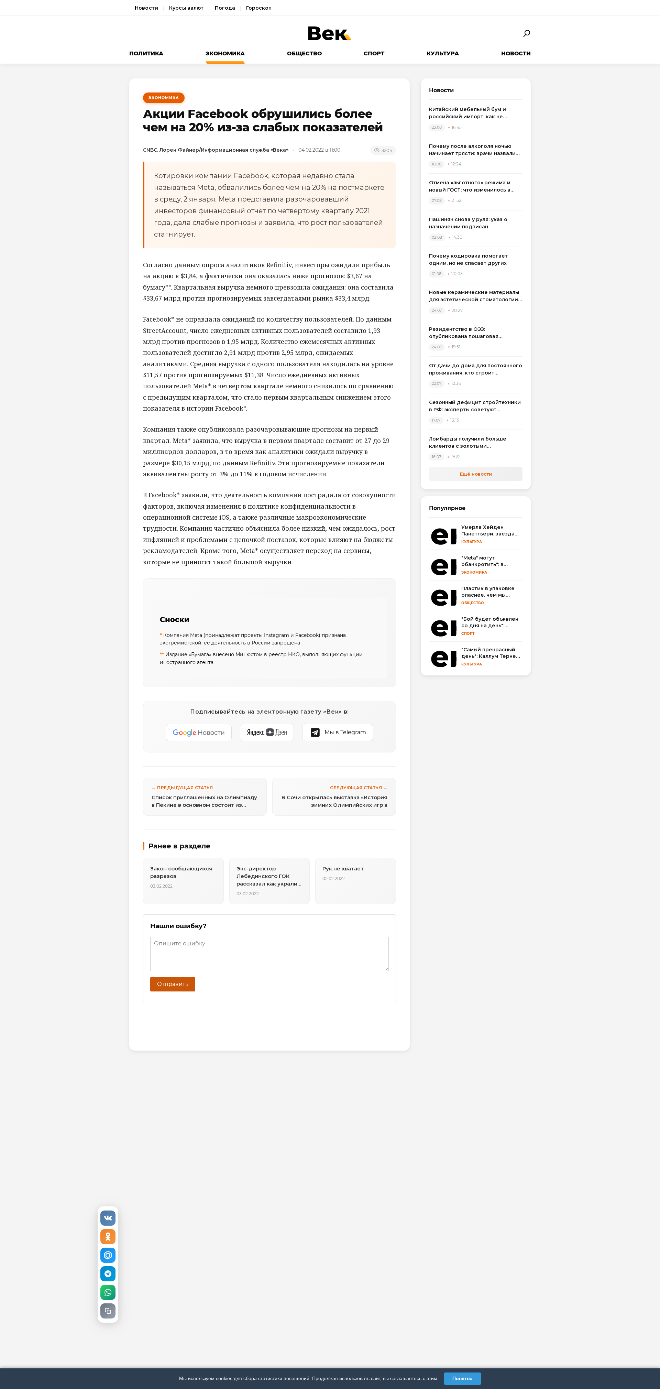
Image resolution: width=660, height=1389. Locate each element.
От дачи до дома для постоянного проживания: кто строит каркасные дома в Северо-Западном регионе (475, 369)
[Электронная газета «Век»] (330, 33)
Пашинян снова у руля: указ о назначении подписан (468, 223)
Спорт (374, 53)
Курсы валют (186, 8)
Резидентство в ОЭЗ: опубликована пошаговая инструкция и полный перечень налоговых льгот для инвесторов (474, 333)
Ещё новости (476, 474)
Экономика (225, 53)
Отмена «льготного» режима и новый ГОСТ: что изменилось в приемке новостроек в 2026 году (474, 187)
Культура (443, 53)
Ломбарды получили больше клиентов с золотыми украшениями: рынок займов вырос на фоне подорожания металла (468, 443)
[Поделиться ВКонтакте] (108, 1218)
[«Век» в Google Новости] (199, 732)
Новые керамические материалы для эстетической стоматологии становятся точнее (474, 296)
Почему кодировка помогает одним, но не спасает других (468, 259)
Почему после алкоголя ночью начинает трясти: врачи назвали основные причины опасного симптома (472, 150)
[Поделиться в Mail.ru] (108, 1255)
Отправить (172, 984)
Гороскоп (259, 8)
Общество (304, 53)
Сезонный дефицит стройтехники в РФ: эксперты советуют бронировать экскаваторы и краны (475, 406)
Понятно (462, 1378)
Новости (146, 8)
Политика (146, 53)
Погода (225, 8)
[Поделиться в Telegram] (108, 1273)
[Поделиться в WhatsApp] (108, 1292)
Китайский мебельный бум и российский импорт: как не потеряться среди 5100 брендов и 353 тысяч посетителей (475, 113)
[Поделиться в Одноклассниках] (108, 1236)
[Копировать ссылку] (108, 1311)
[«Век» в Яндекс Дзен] (267, 732)
